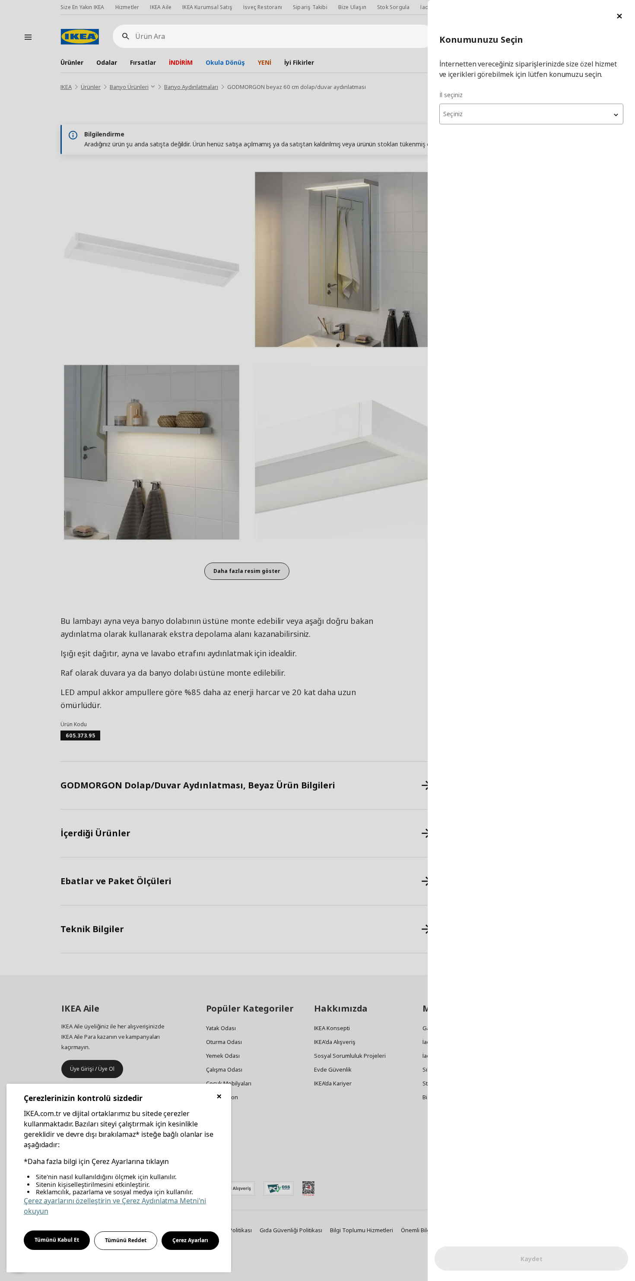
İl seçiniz (451, 95)
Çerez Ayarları (190, 1240)
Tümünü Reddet (125, 1240)
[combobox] (531, 114)
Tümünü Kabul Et (57, 1239)
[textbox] (531, 114)
